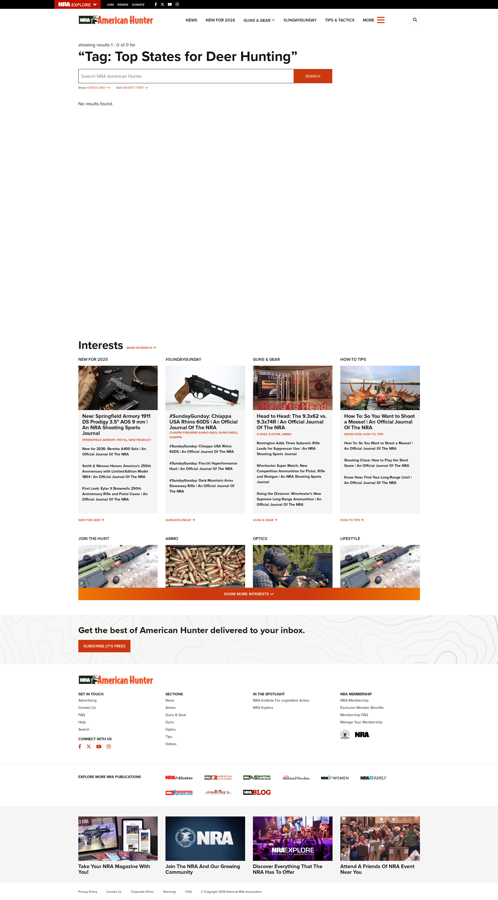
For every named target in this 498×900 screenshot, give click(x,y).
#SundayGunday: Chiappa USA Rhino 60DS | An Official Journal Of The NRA (203, 421)
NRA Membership (354, 700)
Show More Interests (277, 594)
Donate (138, 4)
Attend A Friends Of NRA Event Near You (377, 869)
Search (312, 76)
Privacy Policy (87, 891)
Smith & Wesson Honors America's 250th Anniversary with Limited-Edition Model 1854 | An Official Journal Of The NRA (116, 471)
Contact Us (87, 707)
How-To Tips (353, 359)
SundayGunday (300, 20)
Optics (260, 539)
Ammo (287, 434)
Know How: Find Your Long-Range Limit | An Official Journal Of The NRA (378, 480)
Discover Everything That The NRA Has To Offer (287, 869)
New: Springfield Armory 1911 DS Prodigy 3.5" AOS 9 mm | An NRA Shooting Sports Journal (116, 424)
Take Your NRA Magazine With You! (114, 869)
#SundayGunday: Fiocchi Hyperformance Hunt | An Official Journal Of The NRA (203, 466)
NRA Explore (263, 707)
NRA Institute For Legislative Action (281, 700)
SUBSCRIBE (104, 646)
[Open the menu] (381, 19)
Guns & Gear (257, 20)
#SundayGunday (183, 359)
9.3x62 (262, 434)
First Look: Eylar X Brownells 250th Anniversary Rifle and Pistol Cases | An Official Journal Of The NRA (115, 494)
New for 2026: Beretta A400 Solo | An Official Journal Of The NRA (114, 451)
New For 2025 (93, 359)
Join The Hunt (93, 539)
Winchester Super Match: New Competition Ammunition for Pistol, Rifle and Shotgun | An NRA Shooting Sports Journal (291, 474)
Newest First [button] (134, 87)
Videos (171, 744)
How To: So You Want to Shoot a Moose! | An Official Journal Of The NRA (379, 421)
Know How (353, 434)
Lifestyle (350, 539)
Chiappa (175, 437)
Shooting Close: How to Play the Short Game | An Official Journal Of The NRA (376, 463)
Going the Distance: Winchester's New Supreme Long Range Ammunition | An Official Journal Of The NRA (289, 499)
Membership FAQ (354, 715)
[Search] (415, 20)
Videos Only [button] (97, 87)
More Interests (139, 347)
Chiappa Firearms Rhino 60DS (193, 432)
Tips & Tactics (340, 20)
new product (140, 440)
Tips (380, 434)
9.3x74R (274, 434)
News (191, 20)
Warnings (169, 891)
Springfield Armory (98, 440)
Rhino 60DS (228, 432)
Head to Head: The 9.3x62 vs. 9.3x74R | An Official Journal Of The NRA (292, 421)
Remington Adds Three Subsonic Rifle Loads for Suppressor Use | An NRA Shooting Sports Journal (288, 448)
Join (110, 4)
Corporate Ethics (142, 891)
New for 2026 (220, 20)
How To (369, 434)
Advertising (87, 700)
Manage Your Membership (361, 722)
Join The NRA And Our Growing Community (202, 869)
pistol (122, 440)
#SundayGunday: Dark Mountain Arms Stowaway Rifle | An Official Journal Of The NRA (201, 486)
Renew (122, 4)
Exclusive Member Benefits (362, 707)
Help (82, 722)
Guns (169, 722)
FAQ (81, 715)
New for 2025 (89, 520)
